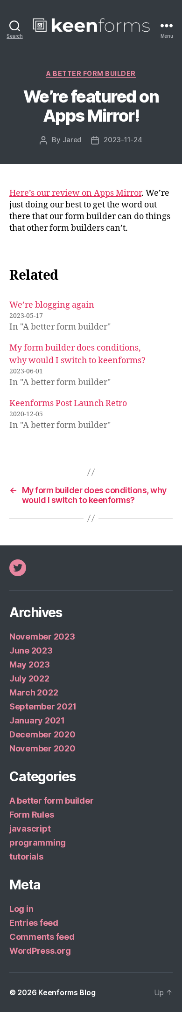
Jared (72, 139)
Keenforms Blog (66, 992)
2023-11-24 (123, 139)
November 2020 (42, 748)
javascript (29, 828)
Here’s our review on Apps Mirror (75, 193)
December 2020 (42, 734)
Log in (21, 909)
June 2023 (31, 650)
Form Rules (31, 814)
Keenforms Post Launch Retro (68, 403)
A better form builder (91, 73)
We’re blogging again (51, 305)
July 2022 (29, 678)
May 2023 (29, 664)
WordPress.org (40, 951)
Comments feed (42, 937)
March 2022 (33, 692)
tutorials (26, 856)
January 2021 (37, 720)
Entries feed (33, 923)
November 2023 (42, 636)
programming (37, 842)
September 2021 (43, 706)
